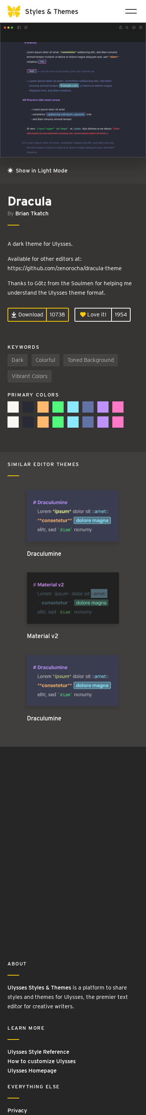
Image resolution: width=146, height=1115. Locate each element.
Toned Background (90, 360)
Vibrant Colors (30, 376)
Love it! (96, 314)
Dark (18, 360)
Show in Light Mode (40, 170)
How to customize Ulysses (41, 1061)
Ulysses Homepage (32, 1070)
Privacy (17, 1110)
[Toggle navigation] (131, 11)
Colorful (45, 360)
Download (30, 314)
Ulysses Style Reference (38, 1051)
